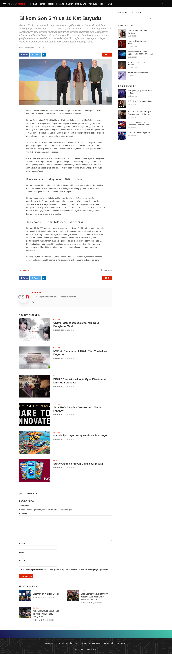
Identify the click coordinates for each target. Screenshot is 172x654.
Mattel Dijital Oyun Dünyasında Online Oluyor (80, 435)
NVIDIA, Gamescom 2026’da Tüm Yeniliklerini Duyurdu (80, 353)
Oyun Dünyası (80, 4)
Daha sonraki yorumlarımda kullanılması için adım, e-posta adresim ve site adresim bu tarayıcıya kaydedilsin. (64, 570)
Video (102, 4)
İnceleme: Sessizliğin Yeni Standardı (137, 32)
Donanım (34, 4)
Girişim (51, 4)
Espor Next (29, 47)
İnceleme (60, 4)
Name (22, 544)
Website (22, 561)
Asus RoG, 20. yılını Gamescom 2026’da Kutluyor (77, 409)
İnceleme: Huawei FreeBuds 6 (139, 73)
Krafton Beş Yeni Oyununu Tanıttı (140, 101)
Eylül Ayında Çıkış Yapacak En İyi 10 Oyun (140, 92)
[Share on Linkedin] (44, 55)
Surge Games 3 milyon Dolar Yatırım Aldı (78, 463)
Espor (42, 4)
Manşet (69, 4)
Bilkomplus (108, 270)
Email (22, 552)
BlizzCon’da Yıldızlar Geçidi (46, 594)
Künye (109, 4)
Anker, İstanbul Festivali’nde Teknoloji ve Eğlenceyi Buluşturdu (46, 614)
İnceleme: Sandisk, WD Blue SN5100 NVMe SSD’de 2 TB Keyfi (140, 53)
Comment (23, 514)
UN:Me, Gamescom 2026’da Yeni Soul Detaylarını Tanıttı (76, 324)
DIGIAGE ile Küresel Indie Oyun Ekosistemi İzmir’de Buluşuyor (79, 381)
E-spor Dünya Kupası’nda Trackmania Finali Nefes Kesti (139, 123)
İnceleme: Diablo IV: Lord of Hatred (138, 42)
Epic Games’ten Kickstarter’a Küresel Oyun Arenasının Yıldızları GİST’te (94, 597)
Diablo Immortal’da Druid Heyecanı (137, 63)
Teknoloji (93, 4)
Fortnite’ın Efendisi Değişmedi (139, 133)
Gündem (22, 13)
